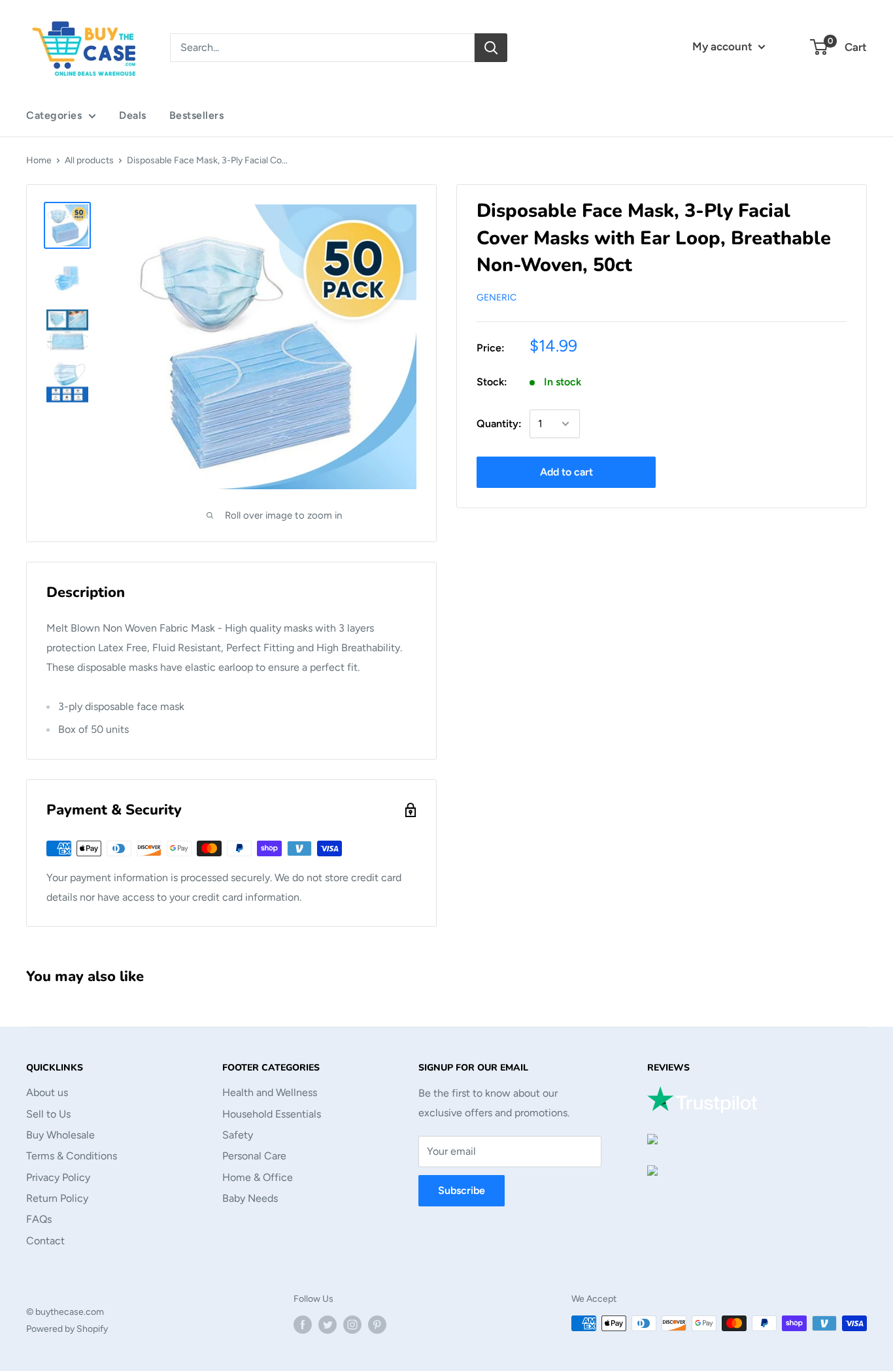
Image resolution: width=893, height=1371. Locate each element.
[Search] (491, 47)
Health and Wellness (269, 1092)
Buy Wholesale (60, 1135)
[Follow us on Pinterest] (377, 1324)
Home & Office (257, 1177)
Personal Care (254, 1156)
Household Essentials (271, 1114)
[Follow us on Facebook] (303, 1324)
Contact (45, 1240)
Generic (496, 297)
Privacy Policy (58, 1177)
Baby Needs (250, 1198)
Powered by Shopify (67, 1328)
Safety (237, 1135)
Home (39, 160)
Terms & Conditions (71, 1156)
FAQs (39, 1219)
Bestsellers (196, 115)
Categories (54, 115)
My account (723, 46)
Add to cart (566, 472)
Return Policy (57, 1198)
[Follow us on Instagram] (352, 1324)
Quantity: (499, 424)
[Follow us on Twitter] (327, 1324)
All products (89, 160)
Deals (132, 115)
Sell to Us (48, 1114)
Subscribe (461, 1190)
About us (47, 1092)
